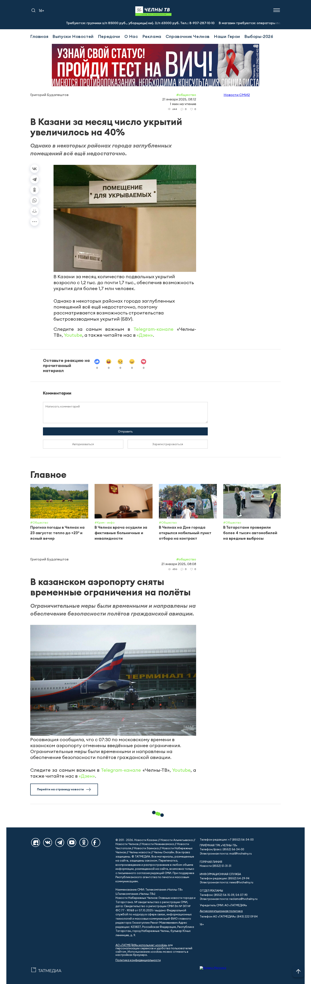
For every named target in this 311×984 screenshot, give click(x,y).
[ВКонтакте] (34, 168)
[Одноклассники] (34, 190)
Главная (39, 36)
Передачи (109, 36)
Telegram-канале (153, 329)
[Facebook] (95, 842)
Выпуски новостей (73, 36)
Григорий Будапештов (49, 95)
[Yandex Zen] (35, 842)
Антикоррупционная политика (221, 911)
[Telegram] (34, 179)
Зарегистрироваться (167, 444)
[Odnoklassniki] (83, 842)
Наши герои (227, 36)
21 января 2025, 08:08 (178, 564)
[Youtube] (71, 842)
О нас (131, 36)
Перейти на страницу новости (60, 789)
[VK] (47, 842)
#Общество (186, 95)
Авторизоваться (83, 444)
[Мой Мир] (34, 211)
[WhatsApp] (34, 200)
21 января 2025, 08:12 (179, 99)
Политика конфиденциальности (138, 960)
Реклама (151, 36)
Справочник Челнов (188, 36)
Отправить (125, 431)
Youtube (73, 335)
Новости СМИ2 (237, 95)
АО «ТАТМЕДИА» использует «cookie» (141, 945)
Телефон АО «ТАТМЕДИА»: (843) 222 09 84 (229, 916)
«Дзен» (145, 335)
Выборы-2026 (258, 36)
